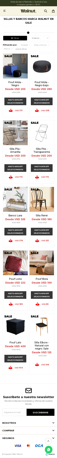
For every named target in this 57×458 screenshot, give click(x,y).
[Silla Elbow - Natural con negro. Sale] (41, 326)
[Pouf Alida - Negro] (15, 66)
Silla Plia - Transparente (41, 150)
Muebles (24, 45)
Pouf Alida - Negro (15, 84)
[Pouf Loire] (15, 262)
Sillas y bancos (40, 45)
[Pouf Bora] (41, 262)
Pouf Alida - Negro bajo (42, 84)
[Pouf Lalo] (15, 326)
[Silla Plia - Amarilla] (15, 132)
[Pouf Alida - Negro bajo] (41, 66)
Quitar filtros (21, 49)
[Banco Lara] (15, 199)
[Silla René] (41, 199)
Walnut (7, 49)
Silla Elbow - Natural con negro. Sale (41, 345)
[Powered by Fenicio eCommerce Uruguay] (50, 454)
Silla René (42, 215)
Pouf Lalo (15, 342)
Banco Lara (15, 215)
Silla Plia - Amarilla (15, 150)
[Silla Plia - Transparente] (41, 132)
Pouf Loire (15, 278)
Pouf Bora (42, 278)
